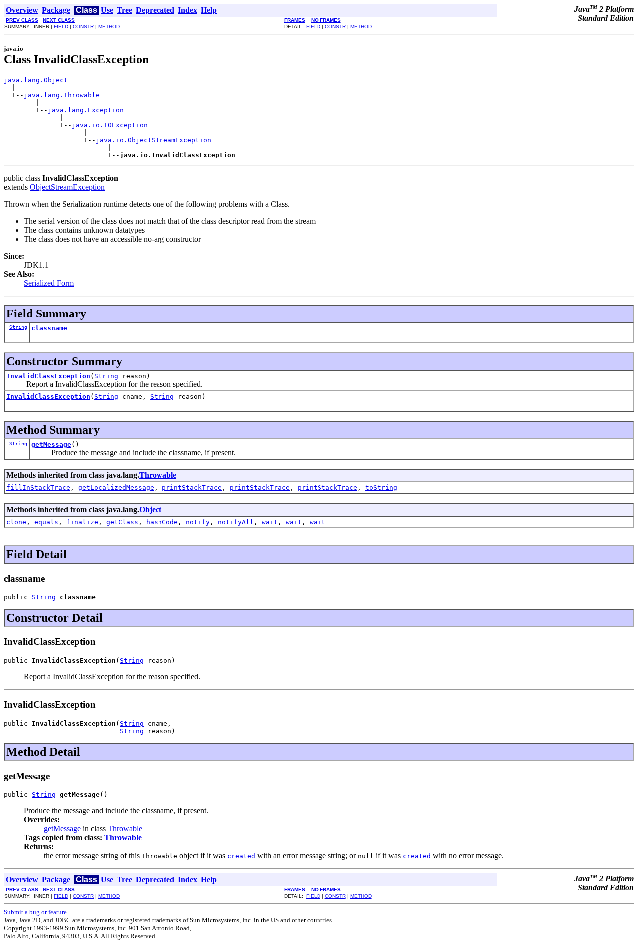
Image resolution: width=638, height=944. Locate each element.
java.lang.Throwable (62, 95)
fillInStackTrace (38, 487)
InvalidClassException (48, 376)
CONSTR (83, 26)
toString (381, 487)
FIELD (61, 26)
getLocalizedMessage (116, 487)
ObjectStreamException (67, 187)
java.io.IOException (110, 125)
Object (150, 509)
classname (49, 328)
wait (270, 522)
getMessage (51, 444)
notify (198, 522)
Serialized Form (49, 283)
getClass (122, 522)
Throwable (157, 475)
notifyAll (236, 522)
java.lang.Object (36, 80)
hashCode (162, 522)
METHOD (109, 26)
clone (16, 522)
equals (46, 522)
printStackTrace (192, 487)
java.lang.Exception (86, 110)
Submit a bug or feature (35, 912)
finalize (82, 522)
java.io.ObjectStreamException (153, 140)
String (18, 327)
